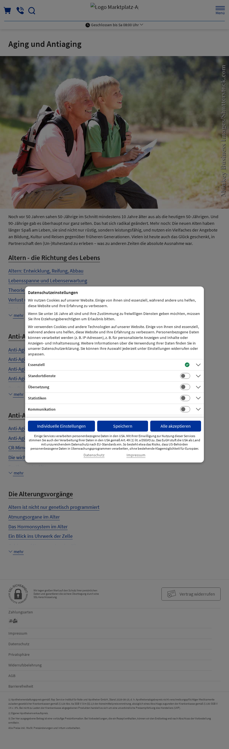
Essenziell (36, 364)
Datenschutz (94, 455)
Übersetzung (38, 386)
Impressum (136, 455)
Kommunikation (42, 409)
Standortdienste (42, 375)
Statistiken (37, 398)
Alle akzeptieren (176, 426)
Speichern (122, 426)
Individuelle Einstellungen (61, 426)
